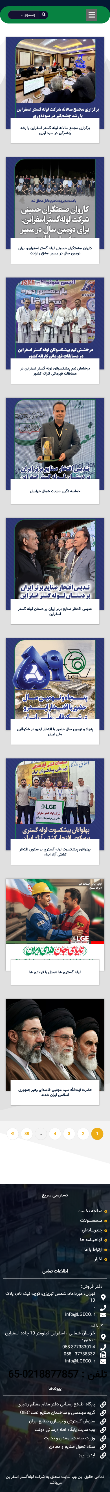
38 (27, 1134)
